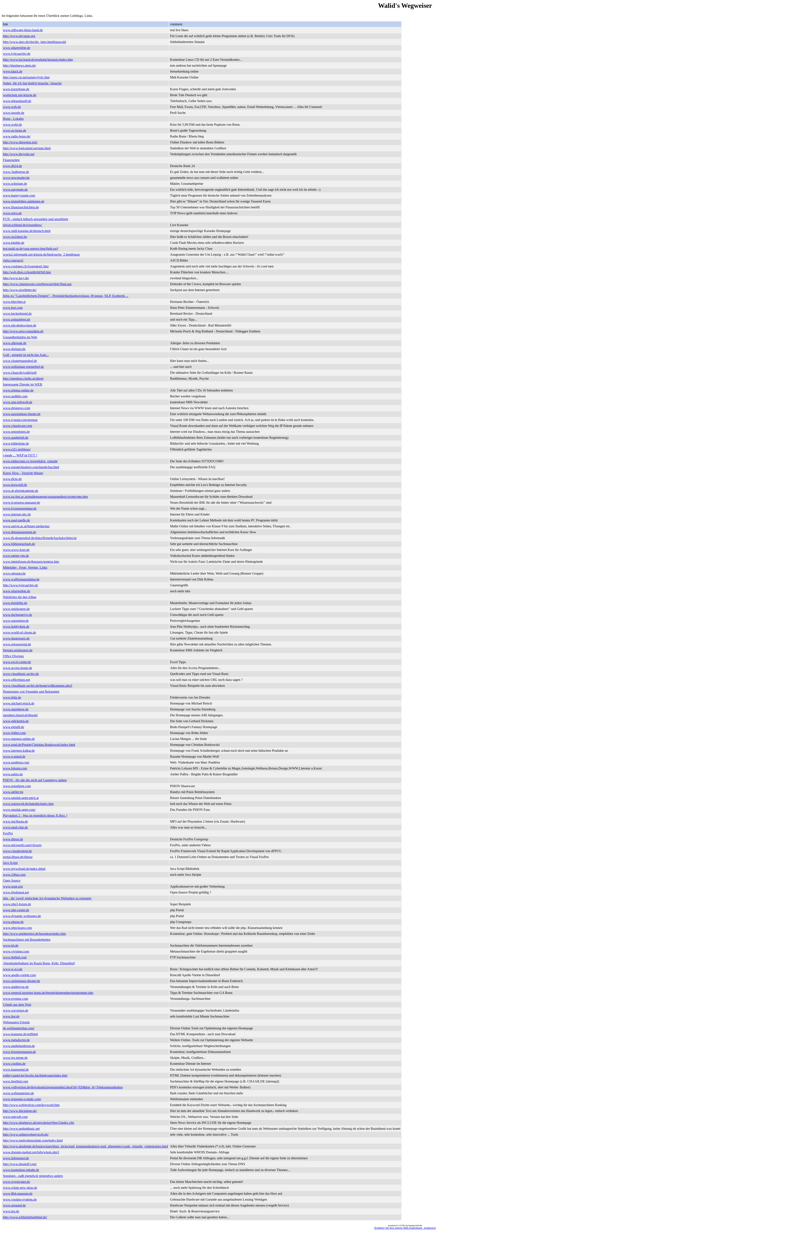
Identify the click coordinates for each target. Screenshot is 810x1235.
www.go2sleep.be (15, 237)
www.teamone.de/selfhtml (20, 1034)
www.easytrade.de (15, 189)
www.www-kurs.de (16, 550)
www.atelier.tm (13, 792)
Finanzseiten (11, 160)
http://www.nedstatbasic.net (21, 1128)
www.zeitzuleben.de (16, 319)
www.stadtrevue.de (16, 987)
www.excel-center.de (17, 662)
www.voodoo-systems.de (20, 1199)
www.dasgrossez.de (16, 638)
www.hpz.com (13, 307)
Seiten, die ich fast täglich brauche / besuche (32, 83)
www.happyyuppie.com (19, 195)
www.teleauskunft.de (17, 101)
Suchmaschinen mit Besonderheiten (26, 939)
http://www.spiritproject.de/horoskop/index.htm (34, 933)
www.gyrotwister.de (16, 1182)
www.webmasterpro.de (18, 1093)
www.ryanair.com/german (20, 420)
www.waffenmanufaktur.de (21, 579)
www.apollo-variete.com (19, 975)
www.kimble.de (13, 242)
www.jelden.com (14, 733)
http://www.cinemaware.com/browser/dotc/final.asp (37, 284)
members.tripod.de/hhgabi (20, 715)
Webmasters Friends (16, 1022)
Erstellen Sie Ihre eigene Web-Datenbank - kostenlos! (405, 1228)
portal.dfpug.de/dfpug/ (18, 857)
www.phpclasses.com (17, 928)
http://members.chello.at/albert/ (23, 378)
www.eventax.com (15, 998)
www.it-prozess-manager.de (21, 502)
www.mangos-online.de (19, 739)
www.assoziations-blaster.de (21, 414)
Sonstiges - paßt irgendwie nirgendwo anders (33, 1176)
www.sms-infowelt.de (17, 402)
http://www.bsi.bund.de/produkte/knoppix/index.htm (38, 59)
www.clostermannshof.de (20, 361)
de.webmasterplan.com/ (18, 1028)
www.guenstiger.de (16, 620)
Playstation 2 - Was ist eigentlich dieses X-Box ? (35, 815)
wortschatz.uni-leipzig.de (19, 95)
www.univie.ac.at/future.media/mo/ (26, 526)
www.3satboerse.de (16, 172)
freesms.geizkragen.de (17, 650)
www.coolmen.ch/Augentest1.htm (26, 266)
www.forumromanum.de (19, 1052)
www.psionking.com (17, 786)
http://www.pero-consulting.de (23, 331)
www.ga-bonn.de (14, 130)
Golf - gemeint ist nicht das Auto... (26, 355)
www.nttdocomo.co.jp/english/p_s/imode (30, 461)
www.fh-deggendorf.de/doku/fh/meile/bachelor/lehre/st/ (40, 538)
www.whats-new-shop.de (20, 1187)
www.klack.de (12, 71)
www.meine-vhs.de (16, 555)
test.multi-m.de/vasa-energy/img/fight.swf (30, 248)
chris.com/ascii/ (13, 260)
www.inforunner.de (16, 1158)
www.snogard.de (14, 1205)
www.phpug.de (13, 922)
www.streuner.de (14, 573)
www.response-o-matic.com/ (22, 1099)
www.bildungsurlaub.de (19, 544)
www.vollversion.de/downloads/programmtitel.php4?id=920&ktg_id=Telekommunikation (63, 1087)
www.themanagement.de (19, 532)
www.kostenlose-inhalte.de (21, 1170)
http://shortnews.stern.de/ (19, 65)
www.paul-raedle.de (16, 520)
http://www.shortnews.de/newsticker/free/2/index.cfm (38, 1122)
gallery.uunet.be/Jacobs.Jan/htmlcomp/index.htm (35, 1075)
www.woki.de (12, 124)
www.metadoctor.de (16, 1040)
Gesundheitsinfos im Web (20, 337)
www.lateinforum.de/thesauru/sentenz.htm (31, 561)
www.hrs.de (11, 1211)
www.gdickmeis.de (16, 721)
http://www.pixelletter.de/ (19, 290)
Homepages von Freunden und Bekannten (31, 691)
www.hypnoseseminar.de (19, 508)
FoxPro (8, 833)
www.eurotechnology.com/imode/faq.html (31, 467)
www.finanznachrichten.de (21, 207)
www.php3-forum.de (17, 904)
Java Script (10, 863)
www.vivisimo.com (16, 951)
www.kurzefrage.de (16, 89)
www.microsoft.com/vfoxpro (22, 845)
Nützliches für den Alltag (19, 597)
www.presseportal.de (17, 644)
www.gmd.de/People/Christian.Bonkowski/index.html (39, 744)
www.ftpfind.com (15, 957)
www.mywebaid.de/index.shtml (24, 869)
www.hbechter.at (14, 302)
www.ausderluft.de (15, 437)
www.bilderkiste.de (16, 443)
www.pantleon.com (16, 762)
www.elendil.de (13, 727)
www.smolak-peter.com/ (19, 809)
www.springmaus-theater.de (21, 981)
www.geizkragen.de (16, 609)
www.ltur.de (11, 1016)
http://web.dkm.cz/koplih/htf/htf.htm (27, 272)
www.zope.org (13, 886)
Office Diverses (13, 656)
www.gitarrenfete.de (16, 48)
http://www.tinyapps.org (19, 36)
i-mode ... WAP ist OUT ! (20, 455)
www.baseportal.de (16, 1069)
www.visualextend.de (17, 851)
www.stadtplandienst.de (19, 1046)
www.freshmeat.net (16, 892)
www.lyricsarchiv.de (16, 53)
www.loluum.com (15, 768)
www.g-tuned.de (14, 756)
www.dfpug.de (13, 839)
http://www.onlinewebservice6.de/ (26, 1134)
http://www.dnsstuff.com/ (20, 1164)
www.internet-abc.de (17, 514)
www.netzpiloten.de (16, 431)
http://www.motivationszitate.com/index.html (33, 1140)
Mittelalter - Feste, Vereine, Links (25, 567)
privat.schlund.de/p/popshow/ (22, 225)
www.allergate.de (14, 343)
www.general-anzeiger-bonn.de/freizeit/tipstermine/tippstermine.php (48, 993)
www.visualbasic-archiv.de (21, 674)
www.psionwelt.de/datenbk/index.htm (28, 804)
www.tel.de (10, 945)
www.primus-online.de (18, 390)
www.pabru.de (13, 774)
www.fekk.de (12, 697)
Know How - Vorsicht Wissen (23, 473)
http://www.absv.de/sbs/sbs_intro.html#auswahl (34, 42)
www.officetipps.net (16, 680)
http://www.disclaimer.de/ (20, 1111)
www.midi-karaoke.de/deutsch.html (26, 231)
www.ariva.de (12, 213)
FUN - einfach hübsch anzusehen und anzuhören (35, 219)
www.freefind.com (15, 1081)
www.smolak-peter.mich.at (21, 798)
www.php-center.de (16, 910)
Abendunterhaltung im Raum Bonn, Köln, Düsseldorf (39, 963)
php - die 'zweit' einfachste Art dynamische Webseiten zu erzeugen (47, 898)
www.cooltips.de (14, 1063)
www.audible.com (15, 396)
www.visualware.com (17, 426)
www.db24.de (12, 166)
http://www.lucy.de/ (16, 278)
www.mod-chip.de (15, 827)
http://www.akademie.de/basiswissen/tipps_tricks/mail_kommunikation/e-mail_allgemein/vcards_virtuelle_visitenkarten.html (85, 1146)
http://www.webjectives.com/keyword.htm (31, 1105)
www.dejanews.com (16, 408)
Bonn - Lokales (13, 118)
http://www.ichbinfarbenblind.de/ (25, 1217)
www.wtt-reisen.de (15, 1010)
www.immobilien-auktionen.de (23, 201)
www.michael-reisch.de (18, 703)
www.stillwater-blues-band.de (23, 30)
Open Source (11, 880)
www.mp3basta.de (15, 821)
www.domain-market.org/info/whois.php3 (31, 1152)
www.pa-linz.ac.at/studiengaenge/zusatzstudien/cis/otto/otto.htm (45, 496)
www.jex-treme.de (15, 1058)
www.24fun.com (14, 874)
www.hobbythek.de (16, 626)
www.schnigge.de (15, 183)
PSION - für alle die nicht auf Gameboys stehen (35, 780)
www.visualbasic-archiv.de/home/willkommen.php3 (37, 685)
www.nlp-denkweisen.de (19, 325)
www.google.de (13, 113)
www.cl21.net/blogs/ (17, 449)
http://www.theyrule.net (18, 154)
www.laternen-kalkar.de (19, 750)
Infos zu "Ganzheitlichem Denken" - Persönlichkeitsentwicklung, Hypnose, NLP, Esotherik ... (65, 296)
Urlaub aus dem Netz (17, 1004)
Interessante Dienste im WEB (22, 384)
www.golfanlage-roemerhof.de (23, 366)
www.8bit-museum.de (17, 1193)
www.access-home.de (17, 668)
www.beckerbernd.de (17, 313)
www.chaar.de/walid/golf (19, 372)
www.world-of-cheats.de (19, 632)
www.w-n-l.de (12, 969)
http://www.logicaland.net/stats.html (27, 148)
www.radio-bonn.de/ (17, 136)
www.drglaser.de (14, 349)
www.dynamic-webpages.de (22, 916)
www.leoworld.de (15, 485)
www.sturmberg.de (15, 709)
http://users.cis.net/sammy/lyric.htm (26, 77)
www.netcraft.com (15, 1117)
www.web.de (12, 107)
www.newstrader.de (16, 178)
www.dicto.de (12, 479)
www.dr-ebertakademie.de (20, 491)
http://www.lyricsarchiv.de (20, 585)
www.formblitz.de (15, 603)
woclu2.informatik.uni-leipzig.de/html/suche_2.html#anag (41, 254)
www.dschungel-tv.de (17, 615)
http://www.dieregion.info (20, 142)
